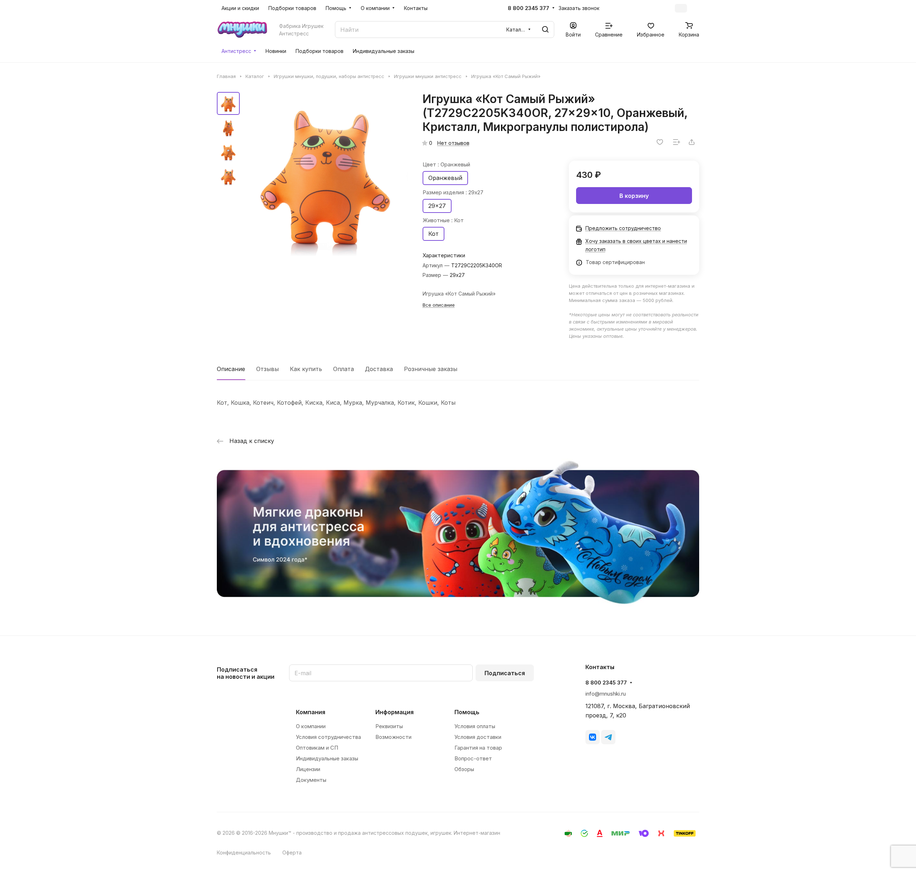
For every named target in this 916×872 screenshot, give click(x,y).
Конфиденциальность (244, 852)
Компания (310, 712)
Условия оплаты (474, 726)
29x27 (437, 205)
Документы (311, 779)
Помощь (466, 712)
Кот (433, 233)
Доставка (379, 368)
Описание (231, 368)
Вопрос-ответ (473, 758)
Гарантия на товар (478, 747)
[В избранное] (659, 142)
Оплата (343, 368)
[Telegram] (608, 737)
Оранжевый (445, 177)
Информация (394, 712)
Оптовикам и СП (317, 747)
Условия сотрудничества (328, 737)
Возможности (393, 737)
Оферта (292, 852)
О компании (311, 726)
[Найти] (545, 29)
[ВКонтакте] (592, 737)
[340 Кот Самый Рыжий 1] (326, 175)
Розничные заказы (430, 368)
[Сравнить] (676, 142)
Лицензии (308, 769)
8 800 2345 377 (528, 8)
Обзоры (464, 769)
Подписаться (504, 673)
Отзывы (267, 368)
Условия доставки (477, 737)
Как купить (306, 368)
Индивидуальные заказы (327, 758)
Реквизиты (389, 726)
